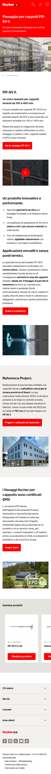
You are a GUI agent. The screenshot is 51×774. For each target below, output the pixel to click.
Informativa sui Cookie (15, 768)
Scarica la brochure (15, 311)
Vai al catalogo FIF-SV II (17, 145)
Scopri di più (11, 547)
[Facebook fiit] (5, 741)
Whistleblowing (25, 761)
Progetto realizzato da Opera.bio (22, 422)
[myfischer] (39, 4)
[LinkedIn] (16, 741)
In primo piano (12, 75)
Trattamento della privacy (16, 764)
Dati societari (10, 761)
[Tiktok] (27, 741)
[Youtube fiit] (21, 741)
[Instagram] (10, 741)
